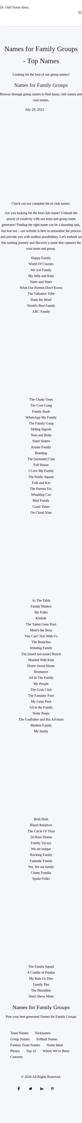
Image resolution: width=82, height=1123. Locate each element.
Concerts (16, 1057)
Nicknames (43, 1033)
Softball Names (47, 1039)
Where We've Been (56, 1051)
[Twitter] (30, 1088)
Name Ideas (55, 1045)
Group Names (20, 1039)
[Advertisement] (41, 154)
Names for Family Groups (41, 85)
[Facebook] (18, 1088)
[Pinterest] (52, 1088)
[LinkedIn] (41, 1088)
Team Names (19, 1033)
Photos (15, 1051)
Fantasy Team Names (25, 1045)
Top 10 (31, 1051)
